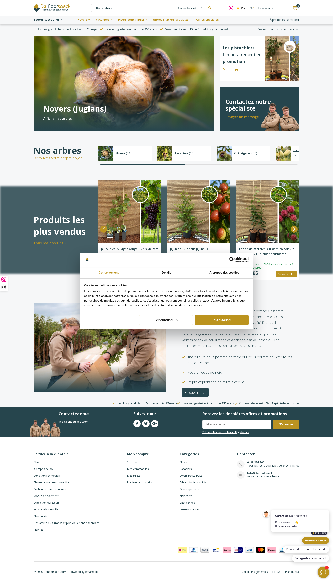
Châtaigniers (187, 502)
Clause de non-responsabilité (52, 482)
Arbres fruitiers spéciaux (170, 19)
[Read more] (124, 83)
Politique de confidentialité (50, 489)
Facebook (137, 423)
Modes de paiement (46, 496)
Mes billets (133, 475)
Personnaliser (163, 320)
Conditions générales (47, 475)
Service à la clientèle (46, 509)
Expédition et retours (47, 502)
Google (154, 423)
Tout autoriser (221, 320)
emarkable (91, 572)
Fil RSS (276, 572)
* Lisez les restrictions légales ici (225, 432)
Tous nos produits (48, 243)
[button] (103, 229)
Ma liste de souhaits (139, 482)
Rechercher (209, 8)
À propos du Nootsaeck (284, 20)
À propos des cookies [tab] (224, 272)
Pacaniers (102, 19)
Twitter (146, 423)
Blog (36, 462)
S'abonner (286, 424)
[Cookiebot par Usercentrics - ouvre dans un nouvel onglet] (232, 260)
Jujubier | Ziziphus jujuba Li (189, 249)
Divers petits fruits (131, 19)
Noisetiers (186, 496)
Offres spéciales (207, 19)
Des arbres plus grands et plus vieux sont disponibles (66, 523)
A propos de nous (45, 469)
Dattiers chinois (189, 509)
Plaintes (38, 529)
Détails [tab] (166, 272)
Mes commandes (138, 469)
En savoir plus (286, 274)
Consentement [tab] (109, 272)
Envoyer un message (242, 116)
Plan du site (41, 516)
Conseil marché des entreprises (278, 29)
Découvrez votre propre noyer (58, 158)
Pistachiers (231, 69)
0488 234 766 (255, 462)
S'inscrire (132, 462)
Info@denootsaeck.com (263, 473)
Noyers (82, 19)
